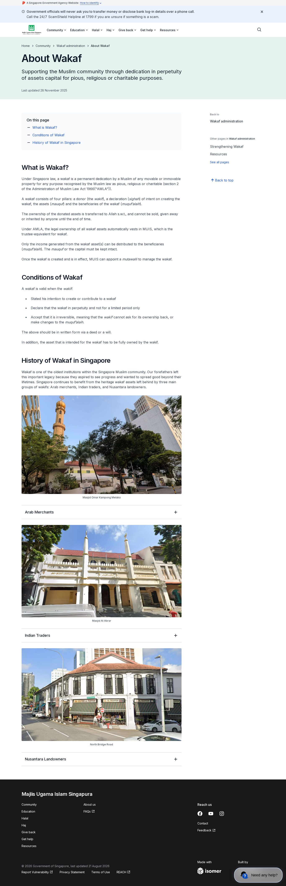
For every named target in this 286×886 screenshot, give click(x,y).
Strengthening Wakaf (226, 146)
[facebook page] (199, 813)
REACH (121, 872)
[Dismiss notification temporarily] (262, 12)
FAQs (87, 811)
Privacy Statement (72, 872)
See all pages (219, 162)
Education (28, 811)
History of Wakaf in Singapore (56, 142)
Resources (218, 154)
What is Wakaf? (44, 127)
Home (26, 46)
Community (43, 46)
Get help (27, 839)
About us (90, 804)
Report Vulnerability (35, 872)
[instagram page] (221, 813)
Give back (29, 832)
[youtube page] (210, 813)
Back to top (224, 180)
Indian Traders (37, 635)
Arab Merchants (39, 512)
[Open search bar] (259, 30)
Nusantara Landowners (45, 759)
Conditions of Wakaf (48, 135)
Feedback (204, 830)
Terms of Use (100, 872)
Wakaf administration (71, 46)
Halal (25, 818)
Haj (24, 825)
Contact (202, 823)
